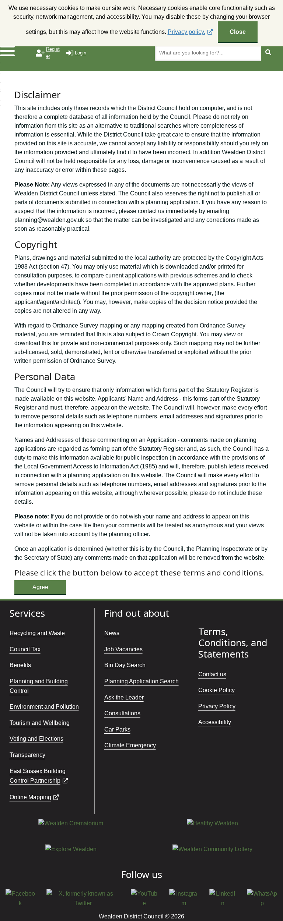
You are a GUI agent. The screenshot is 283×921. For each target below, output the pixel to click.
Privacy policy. (186, 32)
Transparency (27, 755)
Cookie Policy (216, 690)
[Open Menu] (15, 50)
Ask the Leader (124, 697)
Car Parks (117, 729)
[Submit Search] (268, 53)
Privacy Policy (216, 706)
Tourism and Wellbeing (40, 723)
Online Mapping (30, 797)
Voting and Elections (36, 739)
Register (53, 52)
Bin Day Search (125, 665)
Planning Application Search (141, 681)
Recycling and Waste (37, 633)
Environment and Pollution (44, 707)
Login (80, 53)
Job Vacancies (123, 649)
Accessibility (214, 722)
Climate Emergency (130, 745)
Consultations (122, 713)
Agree (40, 587)
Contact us (212, 674)
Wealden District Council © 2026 (141, 916)
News (111, 633)
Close (238, 32)
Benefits (20, 665)
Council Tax (25, 649)
